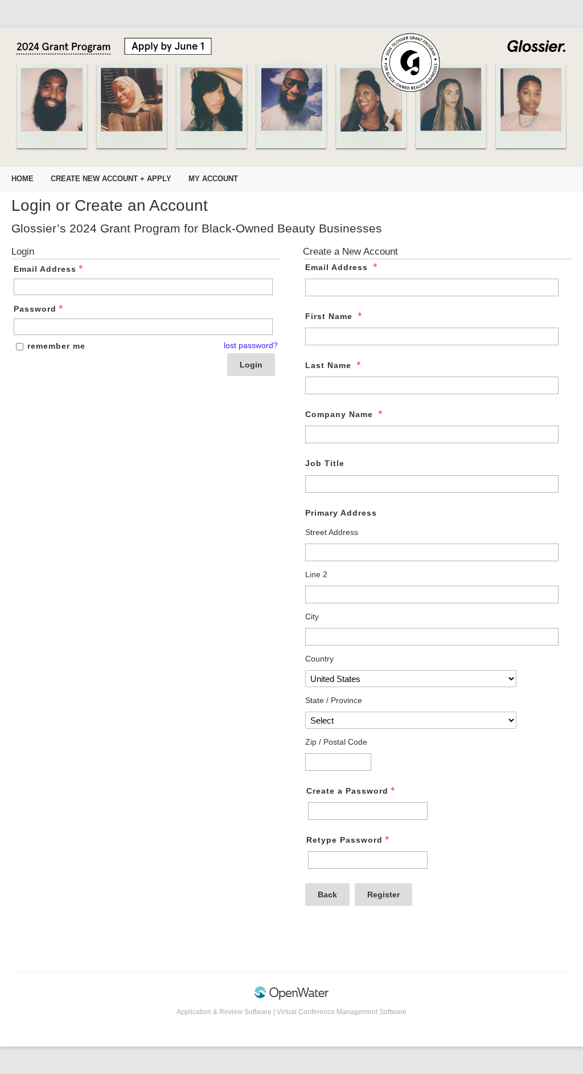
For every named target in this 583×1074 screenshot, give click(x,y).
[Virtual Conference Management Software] (291, 998)
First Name (328, 316)
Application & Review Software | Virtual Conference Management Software (291, 1012)
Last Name (328, 365)
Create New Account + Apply (111, 178)
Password (35, 308)
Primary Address (341, 512)
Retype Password (344, 839)
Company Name (339, 414)
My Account (213, 178)
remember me (56, 345)
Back (327, 894)
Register (383, 894)
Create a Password (347, 790)
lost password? (251, 345)
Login (251, 364)
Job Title (324, 463)
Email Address (45, 268)
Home (22, 178)
